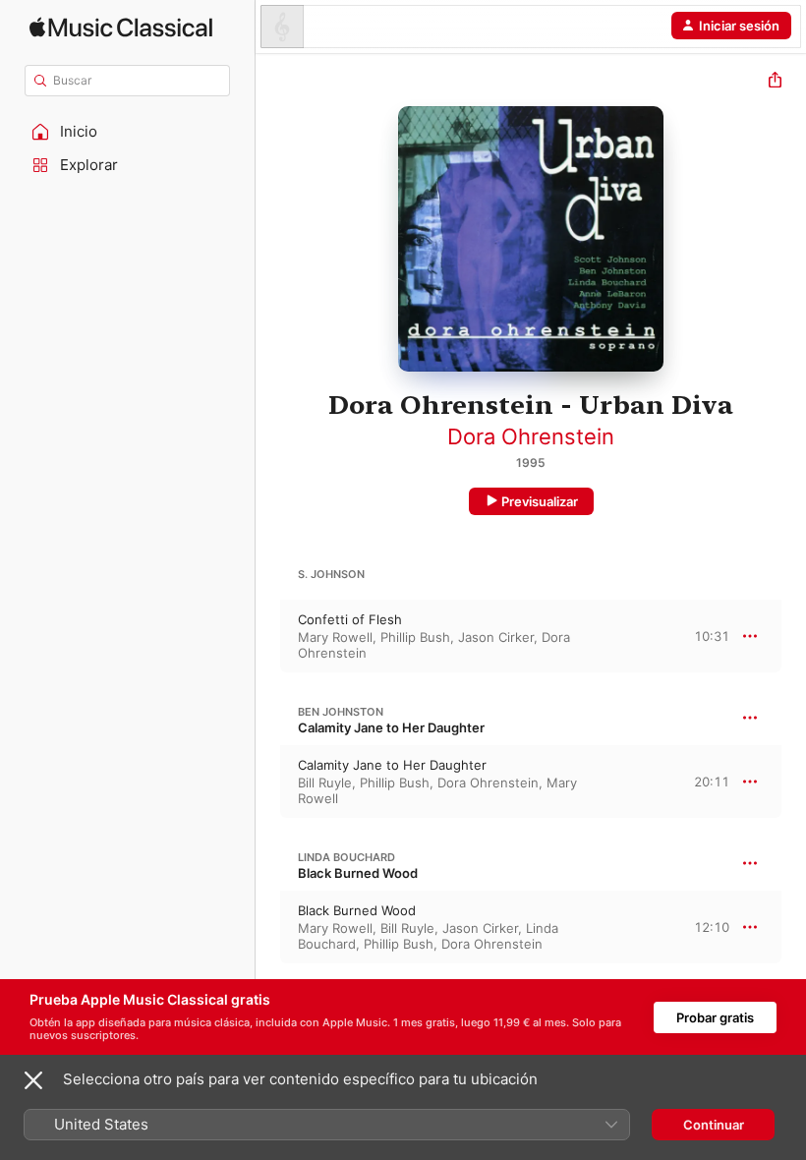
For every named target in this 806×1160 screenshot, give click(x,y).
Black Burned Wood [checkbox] (357, 910)
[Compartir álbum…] (775, 82)
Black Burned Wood (358, 873)
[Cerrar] (33, 1080)
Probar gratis (715, 1017)
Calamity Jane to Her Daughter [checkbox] (392, 765)
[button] (128, 131)
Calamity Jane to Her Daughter (391, 727)
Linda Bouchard (346, 857)
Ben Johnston (340, 712)
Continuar (713, 1124)
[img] (120, 27)
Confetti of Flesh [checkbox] (350, 619)
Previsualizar (539, 501)
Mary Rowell (335, 637)
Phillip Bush (415, 637)
